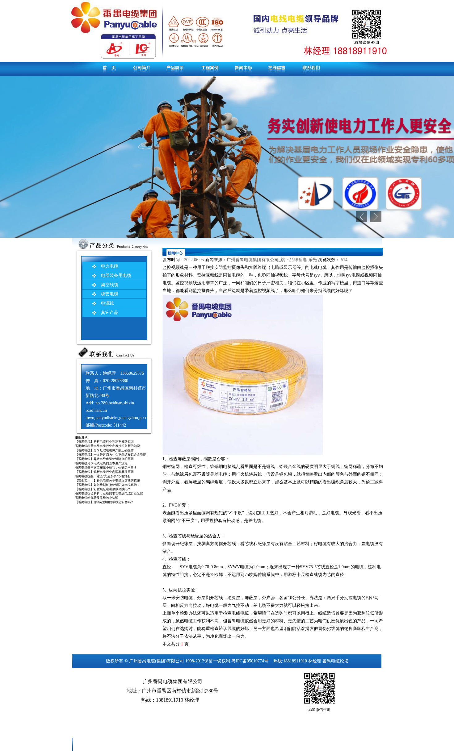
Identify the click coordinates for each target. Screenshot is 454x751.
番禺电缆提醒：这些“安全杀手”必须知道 (102, 476)
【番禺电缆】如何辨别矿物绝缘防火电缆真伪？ (107, 484)
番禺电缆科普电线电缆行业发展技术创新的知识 (107, 446)
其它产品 (109, 312)
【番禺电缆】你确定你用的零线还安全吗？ (104, 502)
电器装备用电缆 (116, 275)
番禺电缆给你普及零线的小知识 (96, 497)
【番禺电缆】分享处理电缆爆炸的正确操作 (104, 450)
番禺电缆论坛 (335, 661)
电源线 (107, 303)
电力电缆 (109, 266)
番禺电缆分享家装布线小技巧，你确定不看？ (106, 467)
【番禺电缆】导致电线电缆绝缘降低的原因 (104, 459)
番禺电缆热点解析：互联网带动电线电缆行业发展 (109, 493)
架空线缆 (109, 284)
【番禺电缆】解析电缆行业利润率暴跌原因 (104, 441)
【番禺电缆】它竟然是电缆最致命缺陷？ (103, 489)
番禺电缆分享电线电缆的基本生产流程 (101, 463)
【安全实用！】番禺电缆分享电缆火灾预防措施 (107, 480)
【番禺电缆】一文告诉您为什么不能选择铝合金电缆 (110, 454)
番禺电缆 (146, 661)
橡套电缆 (109, 294)
